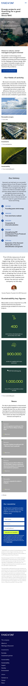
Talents (5, 34)
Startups (6, 31)
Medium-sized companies (11, 26)
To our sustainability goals (8, 169)
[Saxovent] (7, 635)
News (3, 683)
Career (3, 680)
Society (3, 668)
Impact (3, 665)
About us (4, 643)
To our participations (7, 144)
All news (4, 495)
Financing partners (9, 28)
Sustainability (5, 663)
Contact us (4, 678)
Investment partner (7, 655)
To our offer (5, 119)
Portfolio (3, 653)
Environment (5, 670)
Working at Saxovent (7, 646)
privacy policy (9, 541)
